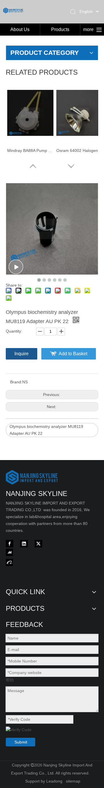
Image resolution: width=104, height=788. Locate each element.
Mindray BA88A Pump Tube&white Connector (30, 150)
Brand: (16, 382)
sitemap (73, 781)
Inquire (21, 353)
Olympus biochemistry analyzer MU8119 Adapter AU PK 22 (46, 430)
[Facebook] (9, 543)
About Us (19, 29)
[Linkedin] (24, 543)
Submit (20, 742)
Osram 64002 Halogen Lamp (79, 150)
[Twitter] (38, 543)
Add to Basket (73, 353)
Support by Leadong (43, 781)
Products (60, 29)
